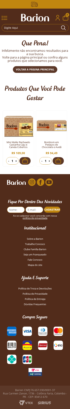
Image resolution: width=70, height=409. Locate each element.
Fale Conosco (35, 260)
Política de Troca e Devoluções (35, 288)
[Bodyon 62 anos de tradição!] (35, 4)
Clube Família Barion (35, 249)
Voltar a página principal (35, 69)
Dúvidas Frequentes (35, 304)
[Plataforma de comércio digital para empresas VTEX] (26, 404)
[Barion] (35, 17)
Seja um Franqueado (35, 254)
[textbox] (35, 27)
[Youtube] (49, 182)
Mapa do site (35, 265)
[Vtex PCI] (35, 373)
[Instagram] (32, 182)
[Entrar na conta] (57, 18)
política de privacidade (35, 218)
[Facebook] (40, 182)
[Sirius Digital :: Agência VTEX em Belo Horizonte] (44, 403)
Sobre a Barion (35, 239)
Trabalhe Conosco (35, 244)
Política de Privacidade (35, 294)
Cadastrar (52, 209)
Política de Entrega (35, 299)
